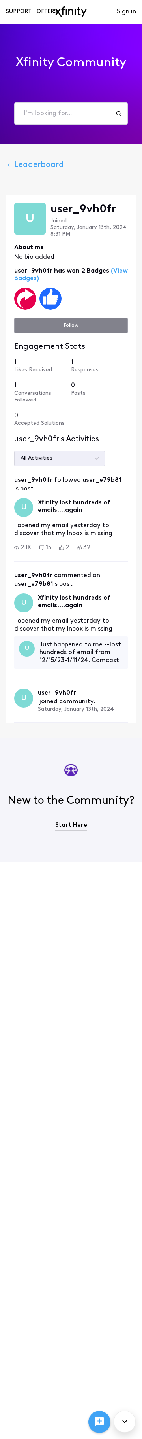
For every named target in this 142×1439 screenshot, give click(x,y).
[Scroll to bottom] (125, 1422)
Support (19, 12)
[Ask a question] (99, 1422)
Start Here (71, 825)
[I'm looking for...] (119, 113)
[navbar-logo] (71, 12)
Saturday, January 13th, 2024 (76, 709)
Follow (71, 325)
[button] (23, 548)
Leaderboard (39, 165)
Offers (47, 12)
